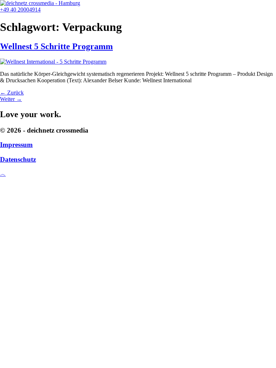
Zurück (12, 92)
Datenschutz (18, 159)
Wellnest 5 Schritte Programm (56, 46)
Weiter (11, 99)
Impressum (16, 144)
